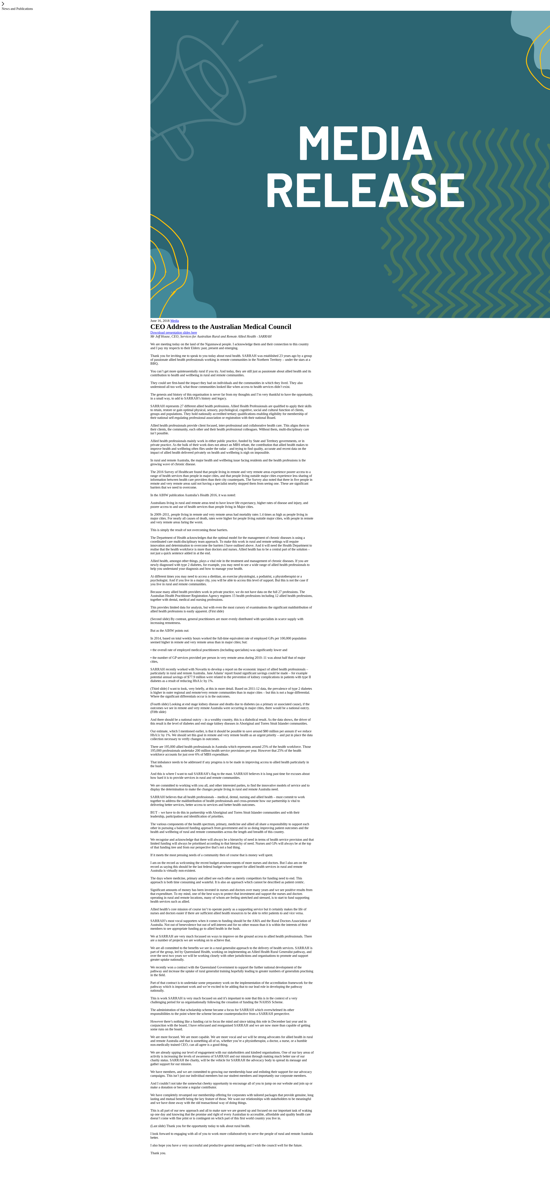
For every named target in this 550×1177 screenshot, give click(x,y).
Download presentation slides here (173, 332)
